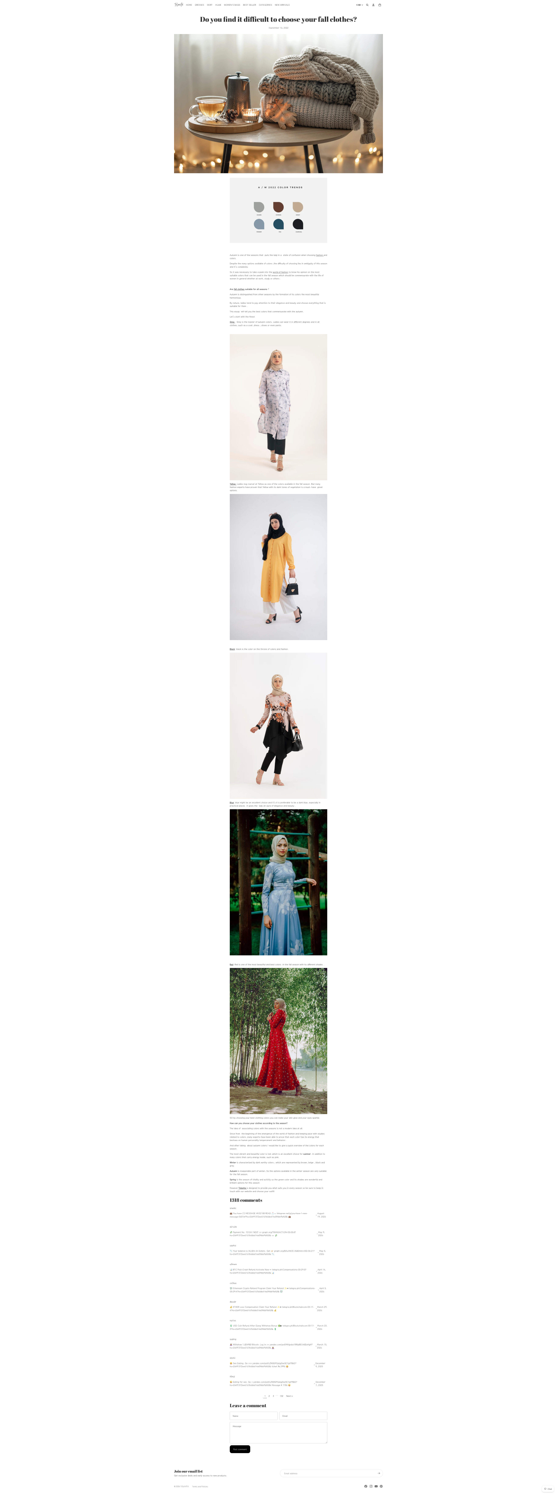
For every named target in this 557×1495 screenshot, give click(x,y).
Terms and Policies (200, 1486)
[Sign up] (379, 1473)
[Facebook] (366, 1486)
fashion (320, 255)
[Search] (367, 5)
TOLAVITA (185, 1486)
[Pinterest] (381, 1486)
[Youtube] (376, 1486)
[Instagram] (371, 1486)
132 (281, 1395)
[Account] (373, 5)
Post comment (240, 1449)
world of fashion (280, 271)
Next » (289, 1395)
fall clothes (239, 289)
